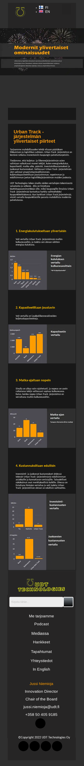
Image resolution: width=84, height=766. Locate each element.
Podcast (41, 624)
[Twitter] (35, 746)
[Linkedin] (40, 723)
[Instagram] (57, 746)
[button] (66, 9)
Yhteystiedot (41, 661)
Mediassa (40, 633)
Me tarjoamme (41, 616)
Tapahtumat (41, 651)
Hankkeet (41, 642)
